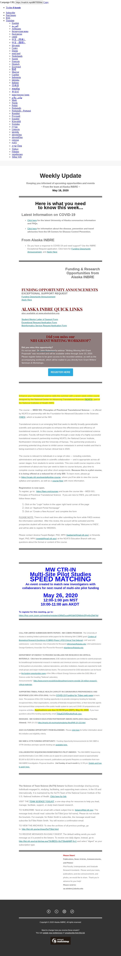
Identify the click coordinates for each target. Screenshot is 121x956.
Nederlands (17, 56)
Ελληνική (16, 66)
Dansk (15, 51)
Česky (15, 48)
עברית (15, 126)
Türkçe (15, 149)
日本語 (15, 85)
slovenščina (17, 137)
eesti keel (16, 53)
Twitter (13, 7)
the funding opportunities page (33, 673)
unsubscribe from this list (75, 933)
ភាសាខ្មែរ (16, 89)
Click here (32, 220)
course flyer (57, 481)
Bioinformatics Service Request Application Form (44, 325)
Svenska (16, 124)
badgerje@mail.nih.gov (77, 535)
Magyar (15, 72)
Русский (16, 116)
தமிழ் (14, 142)
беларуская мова (20, 31)
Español (15, 118)
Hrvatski (16, 45)
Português (16, 108)
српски (15, 140)
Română (16, 113)
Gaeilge (15, 74)
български (17, 34)
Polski (15, 105)
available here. (62, 745)
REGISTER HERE (60, 372)
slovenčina (17, 134)
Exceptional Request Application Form (39, 322)
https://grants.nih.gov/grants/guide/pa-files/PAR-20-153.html (61, 723)
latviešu (15, 132)
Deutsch (15, 64)
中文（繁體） (19, 42)
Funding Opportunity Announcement (38, 296)
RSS (8, 18)
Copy (46, 2)
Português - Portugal (21, 110)
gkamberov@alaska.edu (73, 648)
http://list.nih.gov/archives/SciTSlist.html (40, 829)
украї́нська (17, 154)
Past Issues (11, 15)
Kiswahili (16, 121)
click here (76, 730)
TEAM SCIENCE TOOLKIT (41, 801)
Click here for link (58, 796)
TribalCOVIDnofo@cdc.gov (69, 714)
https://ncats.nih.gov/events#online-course (41, 477)
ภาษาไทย (17, 146)
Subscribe (10, 12)
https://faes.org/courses (47, 491)
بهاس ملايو (17, 97)
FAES (22, 417)
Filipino (15, 151)
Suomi (15, 58)
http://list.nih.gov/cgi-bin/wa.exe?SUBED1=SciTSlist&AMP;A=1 (48, 841)
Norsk (15, 103)
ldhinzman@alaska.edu (76, 644)
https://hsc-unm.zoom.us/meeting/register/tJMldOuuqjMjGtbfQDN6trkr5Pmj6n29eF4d (58, 615)
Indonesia (16, 77)
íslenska (15, 80)
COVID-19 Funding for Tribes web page (74, 695)
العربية (15, 26)
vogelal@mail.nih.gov (46, 538)
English (15, 23)
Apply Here (52, 252)
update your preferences (52, 933)
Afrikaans (16, 28)
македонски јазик (20, 94)
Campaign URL (7, 2)
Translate (10, 20)
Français (16, 61)
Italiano (15, 82)
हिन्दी (14, 69)
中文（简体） (19, 39)
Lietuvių (16, 129)
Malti (14, 100)
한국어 (15, 91)
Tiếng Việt (17, 157)
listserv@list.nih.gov (84, 810)
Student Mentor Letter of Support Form (40, 319)
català (14, 36)
